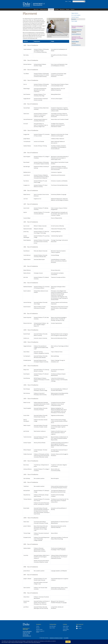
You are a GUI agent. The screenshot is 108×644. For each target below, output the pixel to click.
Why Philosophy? (53, 626)
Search (84, 1)
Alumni (72, 9)
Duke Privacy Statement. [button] (36, 642)
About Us (36, 9)
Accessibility (66, 637)
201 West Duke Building (27, 631)
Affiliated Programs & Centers (40, 632)
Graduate (51, 9)
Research (62, 9)
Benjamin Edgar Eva (77, 29)
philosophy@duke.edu (27, 635)
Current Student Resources (66, 630)
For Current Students (75, 15)
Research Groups (39, 629)
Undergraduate (43, 9)
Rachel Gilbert (75, 41)
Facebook (79, 626)
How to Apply (74, 21)
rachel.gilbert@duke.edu (76, 44)
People (67, 9)
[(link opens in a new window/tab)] (27, 624)
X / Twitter (80, 628)
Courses (57, 9)
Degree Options (74, 13)
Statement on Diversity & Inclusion (56, 637)
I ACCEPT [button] (68, 641)
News (66, 1)
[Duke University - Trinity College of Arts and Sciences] (26, 4)
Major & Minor (52, 627)
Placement (73, 19)
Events (70, 1)
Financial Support (75, 17)
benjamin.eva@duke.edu (76, 34)
